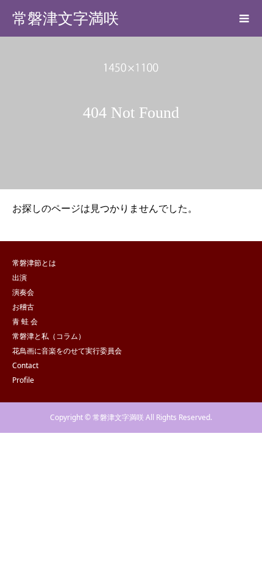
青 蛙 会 (25, 321)
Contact (25, 365)
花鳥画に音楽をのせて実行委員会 (67, 351)
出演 (19, 277)
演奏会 (23, 292)
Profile (23, 380)
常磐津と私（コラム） (48, 336)
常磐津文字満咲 (65, 18)
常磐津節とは (34, 263)
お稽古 (23, 307)
